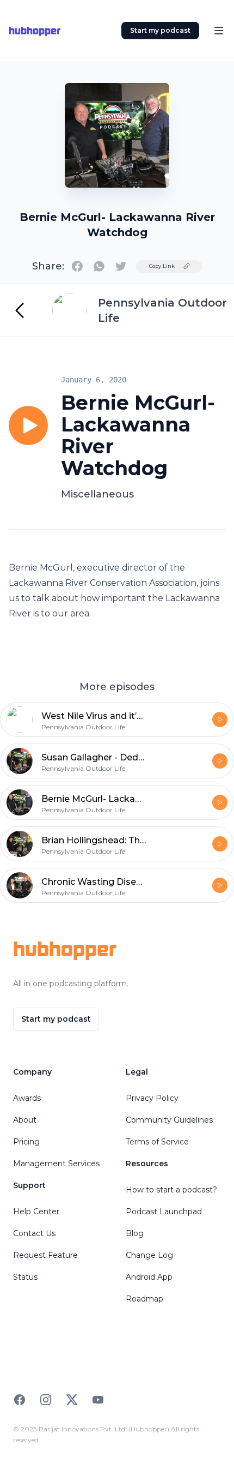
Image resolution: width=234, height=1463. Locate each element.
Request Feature (45, 1255)
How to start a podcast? (171, 1190)
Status (25, 1277)
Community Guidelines (169, 1120)
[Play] (28, 425)
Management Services (56, 1163)
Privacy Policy (152, 1098)
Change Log (149, 1255)
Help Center (36, 1211)
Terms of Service (157, 1142)
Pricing (26, 1142)
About (24, 1120)
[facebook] (77, 266)
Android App (149, 1277)
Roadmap (144, 1299)
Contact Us (34, 1233)
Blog (135, 1233)
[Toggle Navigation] (218, 30)
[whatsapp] (99, 266)
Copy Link (162, 266)
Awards (27, 1098)
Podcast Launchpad (164, 1211)
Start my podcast (160, 30)
